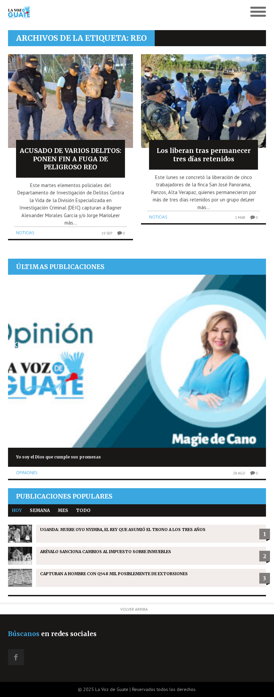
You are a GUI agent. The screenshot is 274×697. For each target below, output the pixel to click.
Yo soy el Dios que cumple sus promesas (58, 456)
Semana (40, 510)
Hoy (17, 510)
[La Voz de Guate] (104, 12)
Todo (83, 510)
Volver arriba (134, 609)
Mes (63, 510)
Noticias (25, 233)
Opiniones (26, 472)
